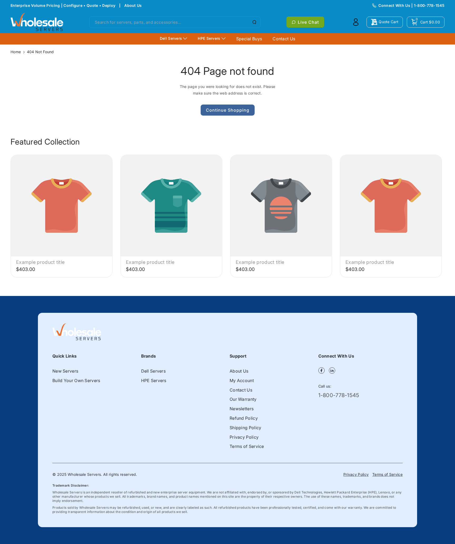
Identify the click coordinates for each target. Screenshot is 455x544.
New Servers (65, 371)
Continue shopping (227, 110)
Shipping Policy (245, 427)
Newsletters (242, 408)
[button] (425, 22)
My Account (242, 380)
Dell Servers (153, 371)
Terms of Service (247, 446)
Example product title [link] (40, 262)
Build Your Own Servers (76, 380)
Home (16, 52)
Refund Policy (244, 418)
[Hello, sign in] (355, 22)
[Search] (253, 22)
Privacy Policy (244, 437)
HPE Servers (153, 380)
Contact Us (241, 390)
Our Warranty (243, 399)
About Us (133, 5)
